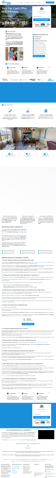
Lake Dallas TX (21, 432)
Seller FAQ (51, 474)
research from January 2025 (10, 459)
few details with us (9, 284)
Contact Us (47, 474)
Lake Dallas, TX (42, 461)
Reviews (13, 469)
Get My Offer (14, 470)
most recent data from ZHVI (18, 461)
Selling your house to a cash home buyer (39, 262)
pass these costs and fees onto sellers (40, 342)
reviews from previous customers (38, 359)
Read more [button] (8, 74)
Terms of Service (15, 471)
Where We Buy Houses (16, 468)
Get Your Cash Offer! (41, 19)
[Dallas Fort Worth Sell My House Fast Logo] (6, 0)
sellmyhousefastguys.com (5, 477)
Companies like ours (9, 292)
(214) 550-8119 (47, 468)
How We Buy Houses (15, 467)
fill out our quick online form (18, 315)
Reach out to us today (5, 375)
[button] (10, 251)
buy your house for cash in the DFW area (14, 439)
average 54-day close (49, 459)
